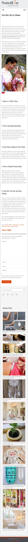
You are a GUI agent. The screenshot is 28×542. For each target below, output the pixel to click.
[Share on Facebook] (9, 295)
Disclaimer (22, 538)
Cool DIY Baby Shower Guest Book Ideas (13, 465)
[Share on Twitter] (13, 295)
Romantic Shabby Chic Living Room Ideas (13, 530)
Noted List (5, 538)
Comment (4, 241)
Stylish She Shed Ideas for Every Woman (13, 508)
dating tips (15, 224)
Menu (24, 10)
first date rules (6, 226)
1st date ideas (8, 224)
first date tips (14, 226)
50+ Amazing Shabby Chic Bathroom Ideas (14, 421)
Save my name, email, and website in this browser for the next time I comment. (12, 276)
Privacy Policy (14, 540)
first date (21, 224)
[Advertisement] (14, 21)
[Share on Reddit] (17, 295)
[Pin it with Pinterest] (4, 295)
